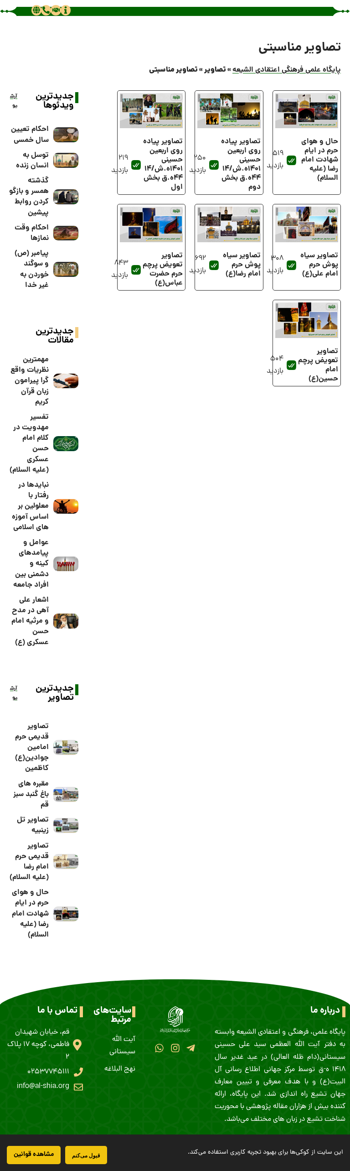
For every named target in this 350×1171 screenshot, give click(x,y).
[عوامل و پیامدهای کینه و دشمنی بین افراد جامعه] (65, 564)
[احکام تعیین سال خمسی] (65, 134)
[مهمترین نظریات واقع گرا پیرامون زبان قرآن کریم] (65, 381)
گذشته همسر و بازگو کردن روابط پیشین (29, 197)
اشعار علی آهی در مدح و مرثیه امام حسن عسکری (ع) (30, 621)
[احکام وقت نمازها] (65, 233)
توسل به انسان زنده (32, 161)
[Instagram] (174, 1048)
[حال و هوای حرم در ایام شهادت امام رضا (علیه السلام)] (65, 913)
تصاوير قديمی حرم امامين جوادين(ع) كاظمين (32, 748)
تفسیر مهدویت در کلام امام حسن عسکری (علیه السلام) (29, 443)
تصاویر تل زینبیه (33, 825)
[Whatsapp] (159, 1048)
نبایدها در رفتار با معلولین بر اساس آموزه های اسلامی (30, 506)
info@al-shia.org (43, 1086)
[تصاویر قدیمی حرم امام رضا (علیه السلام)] (65, 861)
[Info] (66, 10)
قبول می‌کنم (86, 1155)
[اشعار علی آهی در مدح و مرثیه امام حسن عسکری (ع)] (65, 621)
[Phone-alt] (46, 10)
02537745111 (48, 1072)
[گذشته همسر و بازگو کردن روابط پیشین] (65, 196)
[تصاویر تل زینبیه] (65, 825)
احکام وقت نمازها (32, 233)
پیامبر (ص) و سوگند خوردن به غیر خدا (32, 269)
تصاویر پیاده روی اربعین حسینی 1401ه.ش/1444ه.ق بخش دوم (241, 164)
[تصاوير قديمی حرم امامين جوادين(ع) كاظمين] (65, 747)
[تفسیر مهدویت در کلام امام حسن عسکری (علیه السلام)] (65, 443)
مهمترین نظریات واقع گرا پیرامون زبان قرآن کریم (29, 381)
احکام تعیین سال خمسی (30, 135)
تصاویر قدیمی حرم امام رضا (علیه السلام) (29, 862)
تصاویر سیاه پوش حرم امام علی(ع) (319, 265)
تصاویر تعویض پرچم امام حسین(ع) (318, 365)
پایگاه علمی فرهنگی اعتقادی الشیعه (286, 70)
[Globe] (36, 10)
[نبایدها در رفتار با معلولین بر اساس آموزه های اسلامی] (65, 506)
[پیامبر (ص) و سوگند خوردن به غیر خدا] (65, 269)
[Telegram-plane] (190, 1048)
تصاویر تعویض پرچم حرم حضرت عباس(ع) (163, 269)
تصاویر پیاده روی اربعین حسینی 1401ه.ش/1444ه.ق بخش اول (163, 164)
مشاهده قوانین (34, 1155)
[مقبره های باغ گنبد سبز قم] (65, 794)
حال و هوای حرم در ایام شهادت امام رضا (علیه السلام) (319, 160)
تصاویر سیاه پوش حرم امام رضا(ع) (242, 265)
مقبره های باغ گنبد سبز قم (31, 794)
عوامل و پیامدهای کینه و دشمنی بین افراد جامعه (31, 564)
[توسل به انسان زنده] (65, 160)
